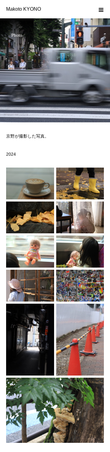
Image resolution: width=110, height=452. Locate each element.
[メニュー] (101, 9)
